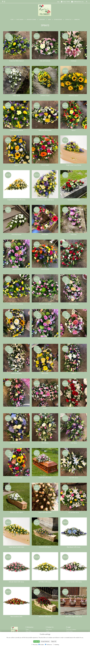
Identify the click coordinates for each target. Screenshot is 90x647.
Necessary (35, 644)
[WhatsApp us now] (5, 2)
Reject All (53, 641)
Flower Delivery (58, 19)
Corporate (42, 19)
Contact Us (68, 19)
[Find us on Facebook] (3, 2)
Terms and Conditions (71, 629)
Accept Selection (45, 641)
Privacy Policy (69, 631)
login (58, 1)
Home (12, 19)
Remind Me (76, 19)
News (49, 19)
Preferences (49, 644)
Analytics (42, 644)
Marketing (56, 644)
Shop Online (20, 19)
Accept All (36, 641)
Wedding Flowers (31, 19)
